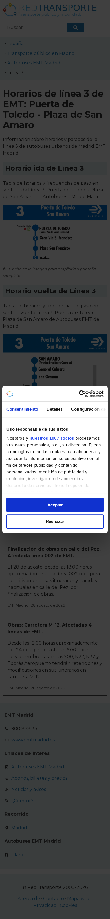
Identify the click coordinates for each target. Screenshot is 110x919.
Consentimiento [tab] (22, 409)
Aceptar (55, 504)
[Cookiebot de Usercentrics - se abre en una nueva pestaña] (79, 393)
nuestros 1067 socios (52, 438)
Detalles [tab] (55, 409)
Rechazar (55, 521)
